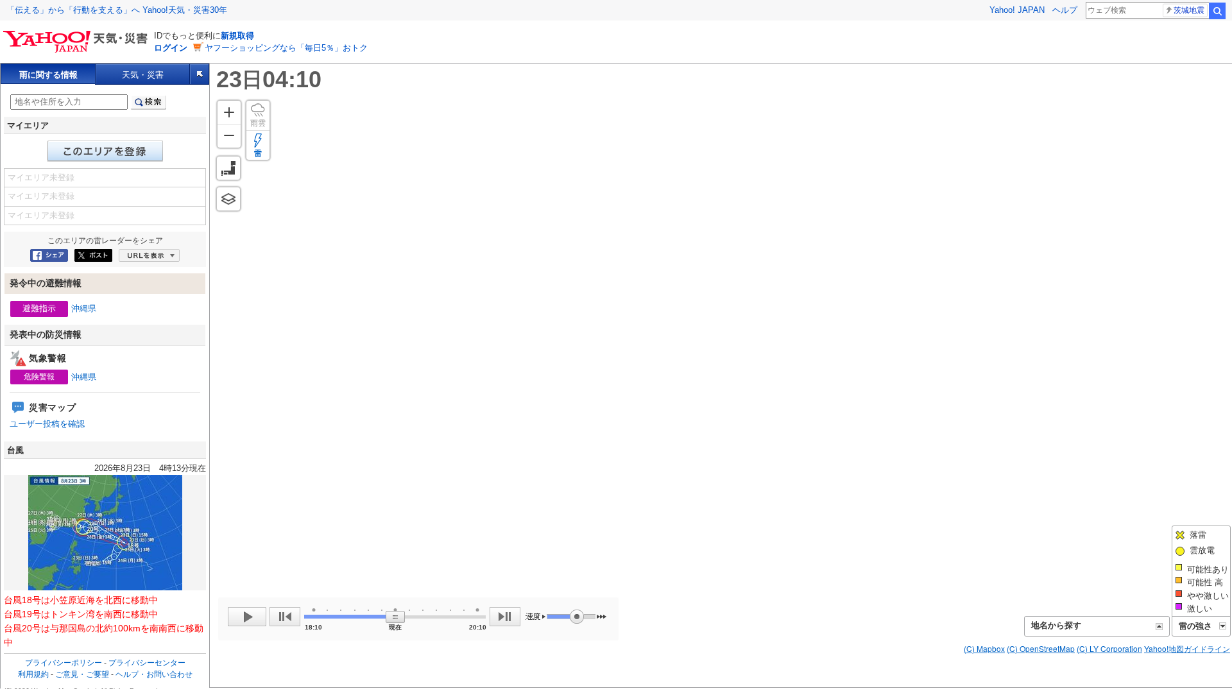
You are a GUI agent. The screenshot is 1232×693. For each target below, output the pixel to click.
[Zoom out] (229, 136)
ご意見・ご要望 (82, 674)
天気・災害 (143, 75)
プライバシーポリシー (63, 662)
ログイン (170, 48)
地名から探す (1056, 625)
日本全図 (228, 168)
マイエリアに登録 (105, 151)
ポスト (93, 255)
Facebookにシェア (49, 255)
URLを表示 (149, 255)
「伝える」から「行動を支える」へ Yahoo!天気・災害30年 (116, 10)
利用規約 (33, 674)
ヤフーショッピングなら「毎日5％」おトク (286, 48)
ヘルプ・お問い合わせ (154, 674)
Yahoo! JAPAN (1017, 10)
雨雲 (258, 123)
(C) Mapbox (984, 648)
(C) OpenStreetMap (1041, 648)
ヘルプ (1064, 10)
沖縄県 (83, 308)
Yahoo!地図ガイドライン (1187, 648)
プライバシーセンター (146, 662)
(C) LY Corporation (1109, 648)
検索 (1217, 11)
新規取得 (237, 35)
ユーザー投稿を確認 (47, 424)
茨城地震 (1189, 10)
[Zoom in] (229, 112)
